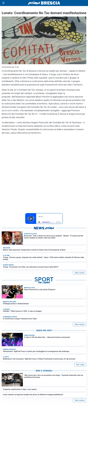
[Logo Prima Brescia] (44, 3)
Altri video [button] (80, 365)
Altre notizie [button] (79, 273)
